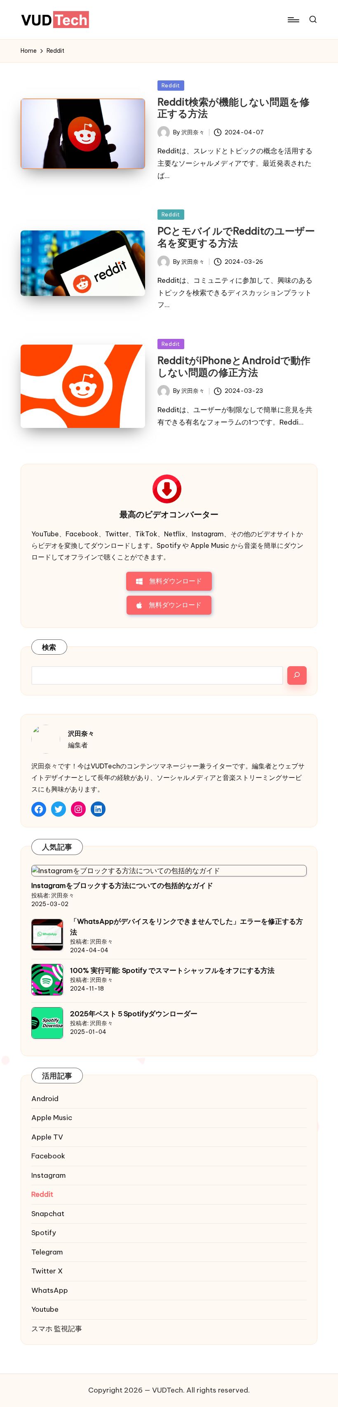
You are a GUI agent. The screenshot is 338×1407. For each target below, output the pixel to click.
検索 (49, 647)
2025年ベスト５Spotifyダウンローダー (133, 1013)
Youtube (45, 1309)
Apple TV (47, 1137)
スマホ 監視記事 (56, 1328)
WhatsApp (49, 1290)
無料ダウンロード (175, 581)
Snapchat (47, 1213)
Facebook (48, 1155)
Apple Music (51, 1117)
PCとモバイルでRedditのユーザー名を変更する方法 (236, 237)
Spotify (43, 1232)
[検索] (297, 675)
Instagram (48, 1175)
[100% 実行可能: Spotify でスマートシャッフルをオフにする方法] (47, 979)
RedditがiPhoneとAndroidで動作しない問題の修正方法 (233, 366)
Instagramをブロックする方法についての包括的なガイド (122, 885)
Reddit (171, 85)
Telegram (47, 1252)
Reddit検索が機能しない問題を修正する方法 (233, 108)
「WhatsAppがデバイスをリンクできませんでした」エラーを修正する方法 (186, 927)
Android (45, 1098)
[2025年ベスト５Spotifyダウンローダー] (47, 1023)
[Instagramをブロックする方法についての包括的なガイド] (126, 870)
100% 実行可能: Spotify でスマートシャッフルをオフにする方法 (172, 970)
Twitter (47, 1270)
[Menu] (293, 20)
